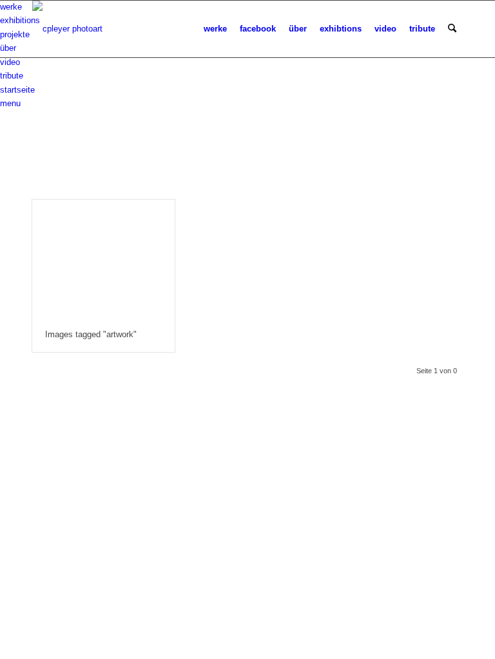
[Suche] (452, 29)
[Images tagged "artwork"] (103, 258)
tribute (11, 75)
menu (10, 103)
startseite (17, 90)
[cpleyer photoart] (67, 29)
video (10, 62)
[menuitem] (215, 29)
